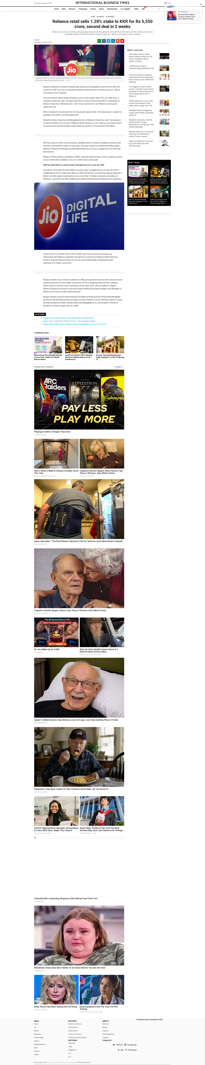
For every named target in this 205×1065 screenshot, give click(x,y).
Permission (72, 1027)
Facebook (131, 1045)
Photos (37, 1051)
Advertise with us (74, 1024)
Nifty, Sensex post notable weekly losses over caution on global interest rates (48, 357)
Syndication (73, 1031)
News (64, 9)
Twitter (119, 1045)
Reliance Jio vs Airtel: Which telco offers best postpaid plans (68, 318)
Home (56, 9)
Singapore (72, 1050)
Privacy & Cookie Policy (77, 1037)
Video (136, 9)
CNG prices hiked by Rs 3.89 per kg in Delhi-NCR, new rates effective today (141, 143)
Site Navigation (108, 1034)
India (36, 1024)
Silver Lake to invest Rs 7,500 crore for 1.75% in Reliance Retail (69, 321)
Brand (104, 1027)
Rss (122, 1050)
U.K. (69, 1053)
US (35, 1027)
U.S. (69, 1057)
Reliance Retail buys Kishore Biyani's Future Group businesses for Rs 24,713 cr (75, 324)
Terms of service (74, 1034)
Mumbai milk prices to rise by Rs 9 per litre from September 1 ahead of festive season (141, 134)
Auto (36, 1048)
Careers (105, 1031)
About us (105, 1024)
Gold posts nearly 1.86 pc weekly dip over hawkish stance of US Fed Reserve (78, 357)
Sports (101, 9)
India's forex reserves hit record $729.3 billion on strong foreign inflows (158, 201)
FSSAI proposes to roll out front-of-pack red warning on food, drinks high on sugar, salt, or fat (141, 103)
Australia (71, 1043)
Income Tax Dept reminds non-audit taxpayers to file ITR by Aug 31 (110, 357)
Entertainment (112, 9)
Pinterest (132, 1050)
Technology (83, 9)
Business (72, 9)
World (36, 1031)
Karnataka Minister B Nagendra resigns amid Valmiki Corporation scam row (141, 112)
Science (93, 9)
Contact (105, 1037)
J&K (143, 9)
